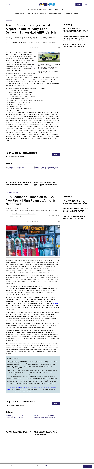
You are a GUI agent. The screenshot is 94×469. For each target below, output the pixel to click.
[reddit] (35, 47)
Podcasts (69, 13)
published (55, 303)
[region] (47, 466)
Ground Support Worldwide (56, 13)
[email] (37, 47)
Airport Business (20, 13)
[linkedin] (30, 47)
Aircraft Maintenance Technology (36, 13)
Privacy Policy (45, 465)
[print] (59, 47)
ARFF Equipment (9, 20)
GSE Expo (76, 13)
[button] (7, 4)
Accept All (87, 466)
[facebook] (27, 47)
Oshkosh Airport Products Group (21, 42)
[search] (9, 4)
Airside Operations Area (12, 192)
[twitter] (32, 47)
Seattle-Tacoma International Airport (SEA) (24, 214)
